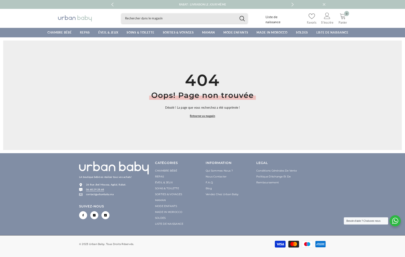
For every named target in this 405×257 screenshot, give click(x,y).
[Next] (292, 4)
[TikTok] (105, 215)
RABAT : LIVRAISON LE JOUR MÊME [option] (202, 4)
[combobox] (179, 18)
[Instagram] (94, 215)
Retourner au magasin (202, 116)
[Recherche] (184, 18)
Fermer (324, 4)
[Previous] (112, 4)
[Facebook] (83, 215)
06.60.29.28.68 (95, 189)
